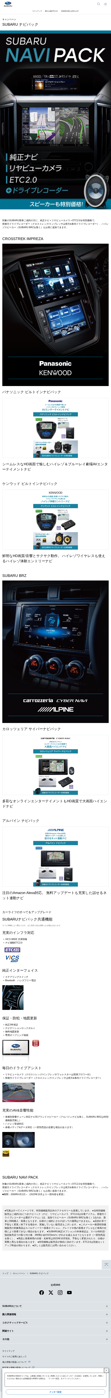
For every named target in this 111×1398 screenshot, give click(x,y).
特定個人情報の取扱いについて (16, 1367)
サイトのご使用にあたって (14, 1356)
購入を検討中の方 (51, 11)
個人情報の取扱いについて (14, 1362)
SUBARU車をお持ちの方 (70, 11)
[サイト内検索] (98, 4)
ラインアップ (37, 11)
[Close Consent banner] (106, 1370)
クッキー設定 (55, 1392)
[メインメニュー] (105, 4)
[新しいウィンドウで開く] (41, 1294)
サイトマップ (8, 1351)
